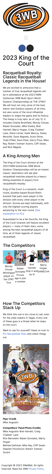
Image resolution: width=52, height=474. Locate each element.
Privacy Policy (36, 468)
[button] (26, 37)
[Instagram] (30, 48)
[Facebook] (22, 48)
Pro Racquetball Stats (15, 333)
